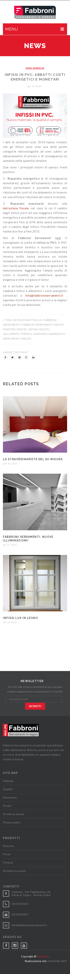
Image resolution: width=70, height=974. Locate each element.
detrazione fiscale (16, 208)
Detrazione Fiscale (27, 320)
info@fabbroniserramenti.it (44, 295)
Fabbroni (42, 956)
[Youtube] (25, 945)
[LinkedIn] (33, 357)
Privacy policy (12, 822)
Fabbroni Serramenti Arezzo (42, 324)
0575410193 (20, 903)
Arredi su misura (13, 814)
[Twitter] (12, 357)
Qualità (8, 789)
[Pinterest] (19, 357)
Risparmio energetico (49, 334)
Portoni (8, 862)
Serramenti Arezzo (17, 338)
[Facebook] (5, 357)
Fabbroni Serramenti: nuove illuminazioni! (28, 538)
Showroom (10, 797)
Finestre (8, 846)
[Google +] (26, 357)
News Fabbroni (35, 68)
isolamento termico (17, 334)
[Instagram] (16, 945)
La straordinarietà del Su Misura (33, 459)
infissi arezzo (39, 329)
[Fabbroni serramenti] (35, 12)
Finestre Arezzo (15, 329)
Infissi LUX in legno (20, 617)
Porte (6, 854)
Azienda (8, 780)
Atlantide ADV (57, 961)
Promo (7, 805)
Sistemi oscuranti (14, 870)
